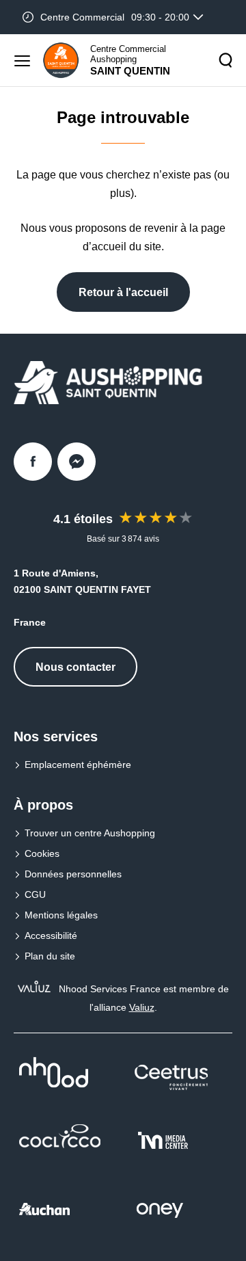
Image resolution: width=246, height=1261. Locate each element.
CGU (35, 894)
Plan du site (50, 956)
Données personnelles (73, 873)
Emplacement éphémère (78, 764)
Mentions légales (61, 915)
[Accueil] (60, 60)
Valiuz (141, 1007)
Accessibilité (51, 935)
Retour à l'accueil (123, 292)
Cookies (42, 853)
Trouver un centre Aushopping (90, 832)
